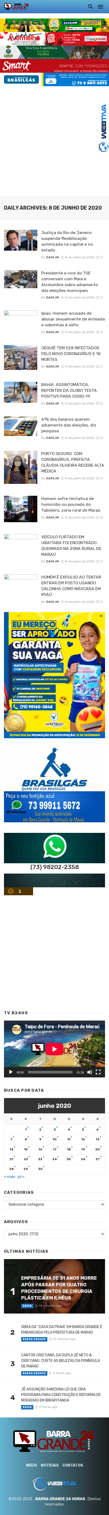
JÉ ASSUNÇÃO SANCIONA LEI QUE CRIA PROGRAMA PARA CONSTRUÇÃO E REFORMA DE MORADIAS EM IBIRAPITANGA (61, 1395)
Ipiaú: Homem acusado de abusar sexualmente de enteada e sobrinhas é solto (73, 319)
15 (26, 1149)
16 (40, 1149)
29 (26, 1169)
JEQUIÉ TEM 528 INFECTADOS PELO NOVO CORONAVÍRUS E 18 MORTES (71, 353)
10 (55, 1139)
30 (40, 1169)
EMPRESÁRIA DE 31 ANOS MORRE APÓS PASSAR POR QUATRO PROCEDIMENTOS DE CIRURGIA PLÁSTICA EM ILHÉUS (59, 1287)
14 (11, 1149)
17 (55, 1149)
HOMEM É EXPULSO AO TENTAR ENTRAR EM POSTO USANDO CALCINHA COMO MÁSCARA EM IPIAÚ (71, 586)
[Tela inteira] (98, 1072)
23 (40, 1159)
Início (31, 1465)
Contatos (72, 1465)
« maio (9, 1176)
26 (83, 1159)
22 (26, 1159)
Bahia (27, 1306)
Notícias (50, 1465)
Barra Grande (34, 1339)
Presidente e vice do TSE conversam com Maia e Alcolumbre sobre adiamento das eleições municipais (69, 281)
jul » (21, 1176)
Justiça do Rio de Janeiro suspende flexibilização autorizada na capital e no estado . (67, 241)
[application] (54, 1049)
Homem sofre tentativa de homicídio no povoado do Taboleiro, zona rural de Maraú (70, 504)
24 (54, 1159)
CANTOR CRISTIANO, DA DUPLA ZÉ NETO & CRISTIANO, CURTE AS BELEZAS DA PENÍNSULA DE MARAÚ (60, 1361)
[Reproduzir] (10, 1072)
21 (11, 1159)
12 (83, 1139)
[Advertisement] (54, 140)
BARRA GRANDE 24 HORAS (60, 1499)
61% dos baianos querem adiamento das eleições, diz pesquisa (68, 425)
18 (69, 1149)
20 (97, 1149)
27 (98, 1159)
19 (83, 1149)
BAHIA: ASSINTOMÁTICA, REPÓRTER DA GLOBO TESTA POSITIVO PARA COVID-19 (69, 390)
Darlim (52, 257)
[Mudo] (89, 1072)
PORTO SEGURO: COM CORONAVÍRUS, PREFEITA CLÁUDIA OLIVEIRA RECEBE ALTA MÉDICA (72, 462)
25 (69, 1159)
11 (68, 1139)
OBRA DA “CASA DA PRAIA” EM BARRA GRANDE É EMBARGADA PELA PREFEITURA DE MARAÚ (61, 1330)
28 (11, 1169)
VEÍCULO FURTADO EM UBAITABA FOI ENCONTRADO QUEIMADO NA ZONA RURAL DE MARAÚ (71, 545)
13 (97, 1139)
